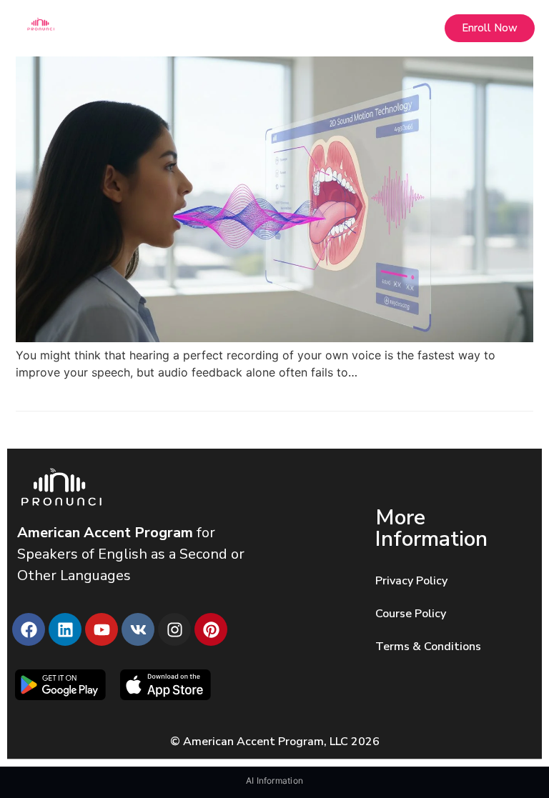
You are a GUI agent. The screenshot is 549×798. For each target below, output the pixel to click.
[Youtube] (101, 629)
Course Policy (410, 614)
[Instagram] (174, 629)
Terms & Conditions (428, 646)
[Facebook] (28, 629)
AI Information (274, 780)
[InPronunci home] (146, 24)
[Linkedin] (65, 629)
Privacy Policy (411, 581)
